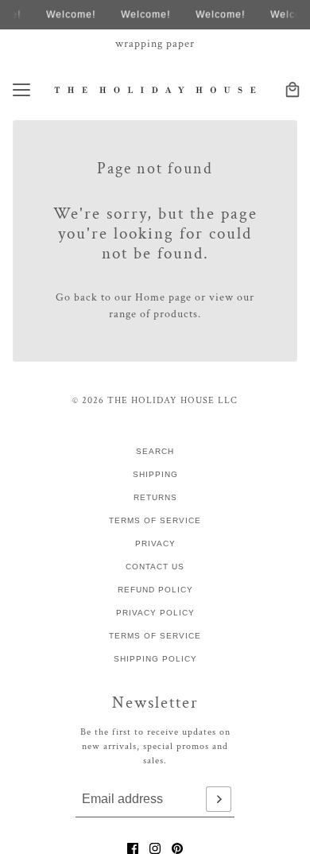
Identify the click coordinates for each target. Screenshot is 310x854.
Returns (155, 497)
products (175, 314)
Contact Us (155, 566)
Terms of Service (155, 520)
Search (155, 451)
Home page (163, 297)
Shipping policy (155, 658)
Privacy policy (155, 612)
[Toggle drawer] (21, 89)
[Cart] (292, 90)
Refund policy (155, 589)
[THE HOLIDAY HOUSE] (155, 89)
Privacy (155, 543)
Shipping (155, 474)
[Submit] (218, 799)
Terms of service (155, 635)
